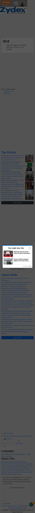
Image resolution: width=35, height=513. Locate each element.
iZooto (30, 266)
